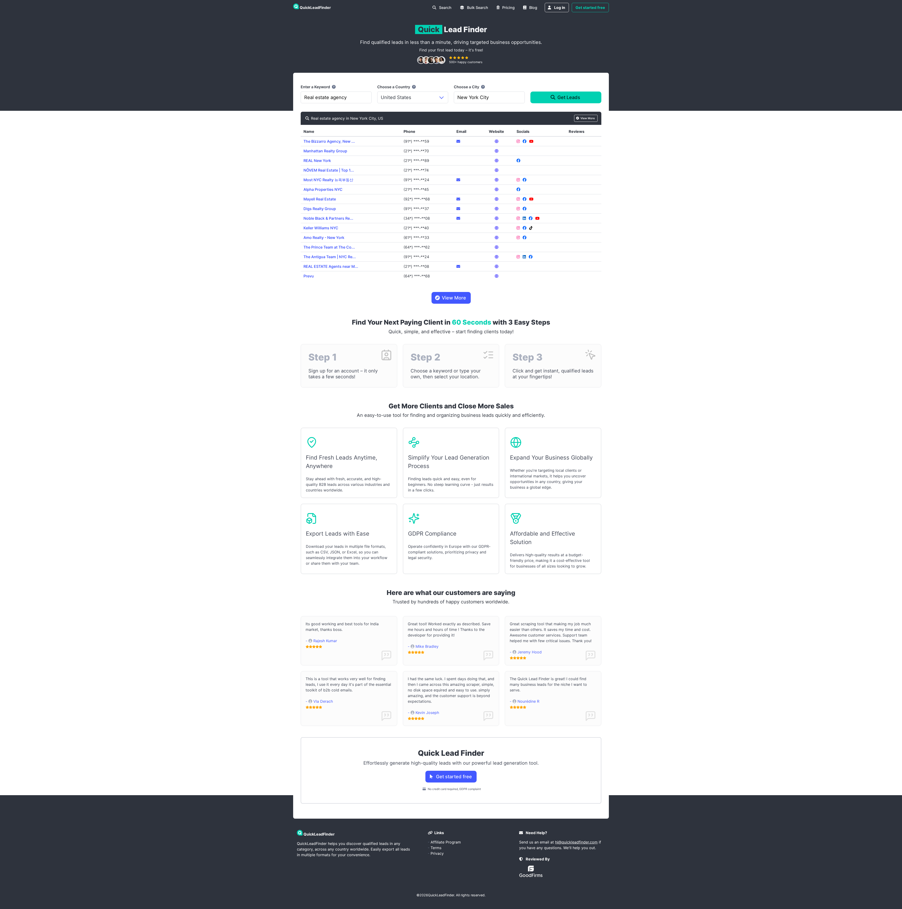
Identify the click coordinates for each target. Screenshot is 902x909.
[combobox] (336, 97)
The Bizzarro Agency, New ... (329, 141)
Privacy (437, 853)
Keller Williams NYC (320, 228)
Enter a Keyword (316, 86)
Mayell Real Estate (319, 199)
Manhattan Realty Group (325, 151)
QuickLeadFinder (441, 895)
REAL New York (317, 160)
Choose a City (467, 86)
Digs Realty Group (319, 208)
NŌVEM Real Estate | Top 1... (328, 170)
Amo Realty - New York (323, 237)
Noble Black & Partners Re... (328, 218)
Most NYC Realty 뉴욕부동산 (328, 179)
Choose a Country (394, 86)
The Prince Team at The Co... (329, 247)
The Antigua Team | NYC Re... (329, 256)
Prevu (308, 276)
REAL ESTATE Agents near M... (330, 266)
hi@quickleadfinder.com (576, 842)
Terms (436, 847)
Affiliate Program (446, 842)
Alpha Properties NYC (322, 189)
